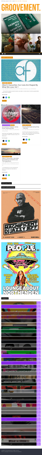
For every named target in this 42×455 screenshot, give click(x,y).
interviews (4, 383)
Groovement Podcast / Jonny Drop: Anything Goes (10, 127)
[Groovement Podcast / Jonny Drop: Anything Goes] (11, 105)
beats (24, 125)
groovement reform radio (7, 362)
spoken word (5, 436)
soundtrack (4, 433)
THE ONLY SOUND (5, 131)
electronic (7, 156)
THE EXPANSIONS (33, 88)
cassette (4, 323)
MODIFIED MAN (25, 88)
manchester (4, 408)
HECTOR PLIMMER (20, 88)
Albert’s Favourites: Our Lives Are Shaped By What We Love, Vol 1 (20, 86)
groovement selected (6, 366)
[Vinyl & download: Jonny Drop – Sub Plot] (31, 105)
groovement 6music (6, 352)
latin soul (4, 397)
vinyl (3, 443)
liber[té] (3, 401)
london (3, 405)
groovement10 (5, 369)
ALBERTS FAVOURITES (9, 88)
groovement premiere (7, 359)
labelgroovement (6, 394)
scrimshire (8, 163)
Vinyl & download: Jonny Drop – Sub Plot (30, 127)
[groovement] (2, 54)
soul (10, 156)
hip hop (3, 373)
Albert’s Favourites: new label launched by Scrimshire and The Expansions (10, 159)
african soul (4, 309)
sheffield (4, 426)
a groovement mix (6, 306)
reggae (3, 422)
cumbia (3, 331)
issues (3, 387)
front (13, 129)
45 (2, 302)
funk (3, 348)
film (3, 341)
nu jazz (29, 88)
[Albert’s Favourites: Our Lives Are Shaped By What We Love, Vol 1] (21, 60)
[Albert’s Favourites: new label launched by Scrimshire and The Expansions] (11, 148)
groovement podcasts (6, 125)
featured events (5, 338)
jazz (3, 390)
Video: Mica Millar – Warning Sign (21, 1)
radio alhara (4, 419)
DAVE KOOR (15, 162)
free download (28, 125)
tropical (3, 440)
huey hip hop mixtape (7, 380)
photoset (4, 415)
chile (3, 327)
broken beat (15, 88)
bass (3, 316)
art (2, 313)
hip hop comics (5, 376)
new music (12, 125)
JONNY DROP (17, 129)
